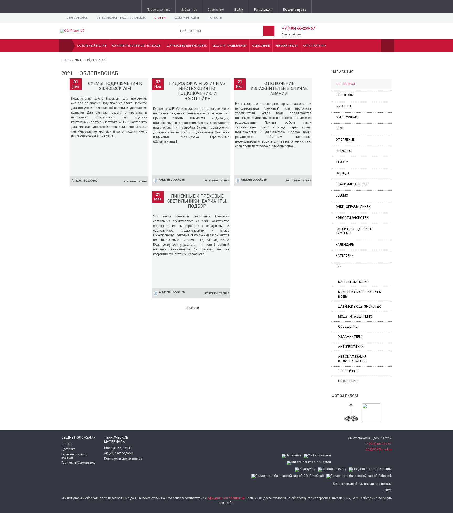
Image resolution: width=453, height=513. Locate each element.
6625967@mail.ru (379, 449)
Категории (345, 256)
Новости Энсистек (352, 218)
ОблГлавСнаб (77, 17)
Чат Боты (215, 17)
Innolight (344, 106)
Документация (186, 17)
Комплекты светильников (123, 458)
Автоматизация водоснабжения (352, 359)
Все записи (345, 84)
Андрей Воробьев (85, 180)
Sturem (342, 162)
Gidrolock (344, 95)
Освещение (261, 45)
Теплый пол (348, 371)
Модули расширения (229, 45)
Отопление (345, 139)
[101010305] (371, 412)
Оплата (66, 444)
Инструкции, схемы (118, 448)
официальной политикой (225, 498)
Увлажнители (286, 45)
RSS (338, 267)
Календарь (345, 245)
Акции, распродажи (118, 453)
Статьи (160, 17)
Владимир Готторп (352, 184)
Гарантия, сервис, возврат (74, 455)
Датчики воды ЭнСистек (187, 45)
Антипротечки (314, 45)
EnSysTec (343, 151)
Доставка (68, 449)
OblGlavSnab (346, 117)
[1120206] (351, 412)
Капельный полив (91, 45)
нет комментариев (134, 181)
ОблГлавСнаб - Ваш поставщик (121, 17)
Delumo (342, 195)
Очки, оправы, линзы (353, 207)
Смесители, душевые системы (354, 231)
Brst (340, 128)
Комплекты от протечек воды (136, 45)
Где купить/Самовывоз (78, 463)
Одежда (342, 173)
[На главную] (65, 45)
